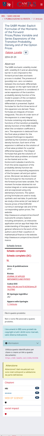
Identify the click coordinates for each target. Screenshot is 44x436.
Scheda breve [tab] (14, 245)
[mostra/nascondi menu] (41, 4)
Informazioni (12, 343)
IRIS (3, 16)
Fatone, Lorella (13, 52)
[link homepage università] (26, 4)
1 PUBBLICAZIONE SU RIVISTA (17, 19)
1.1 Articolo (38, 19)
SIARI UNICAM (13, 16)
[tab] (8, 260)
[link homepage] (7, 4)
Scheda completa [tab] (16, 250)
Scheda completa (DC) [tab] (19, 255)
